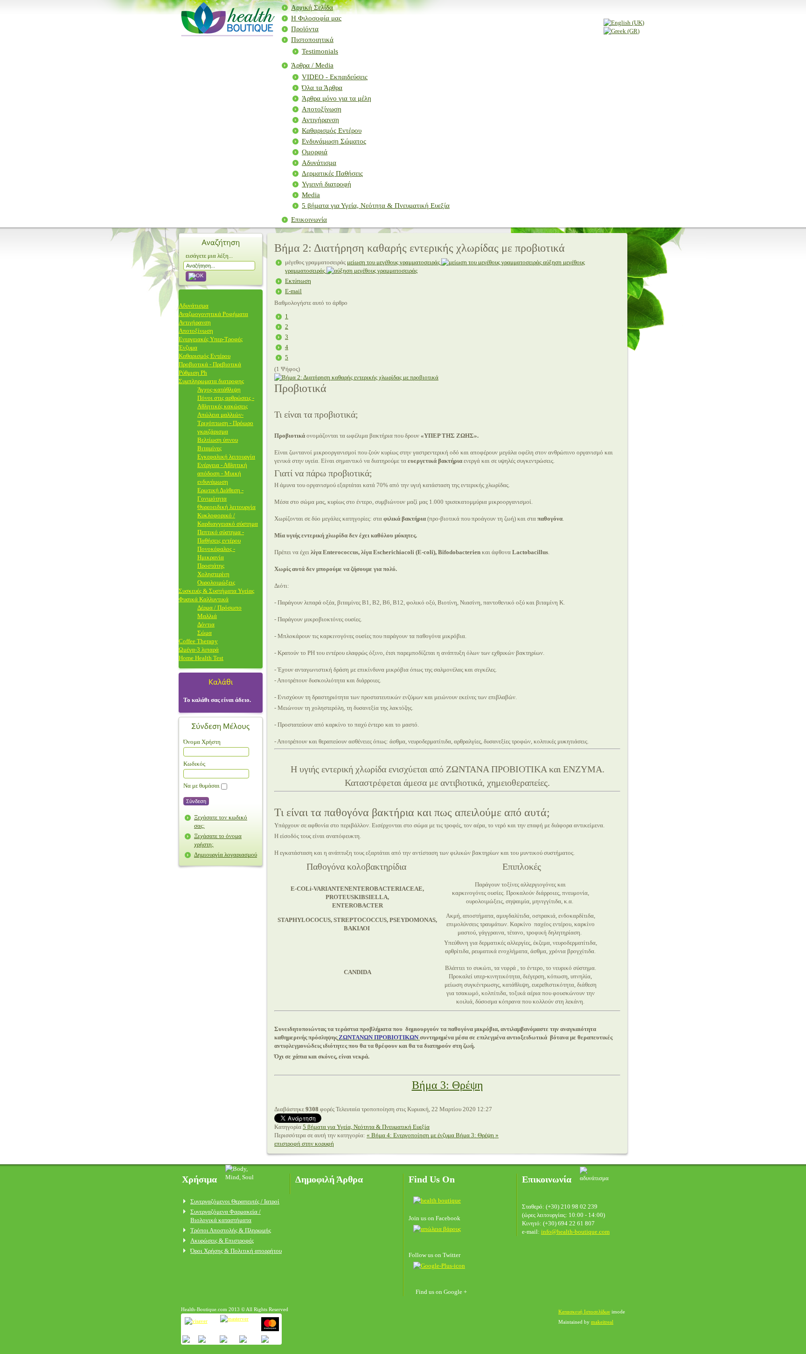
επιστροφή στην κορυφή (304, 1143)
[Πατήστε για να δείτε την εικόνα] (356, 377)
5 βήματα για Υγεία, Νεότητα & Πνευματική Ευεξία (376, 205)
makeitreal (602, 1322)
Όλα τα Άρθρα (322, 87)
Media (311, 195)
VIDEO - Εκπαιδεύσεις (335, 77)
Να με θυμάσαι (201, 785)
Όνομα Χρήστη (202, 741)
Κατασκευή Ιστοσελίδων (584, 1311)
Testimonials (320, 51)
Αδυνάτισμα (319, 162)
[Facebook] (440, 1199)
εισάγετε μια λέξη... (209, 255)
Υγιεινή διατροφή (326, 184)
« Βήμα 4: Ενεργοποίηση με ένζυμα (411, 1135)
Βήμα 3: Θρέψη (447, 1085)
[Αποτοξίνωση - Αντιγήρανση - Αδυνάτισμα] (226, 33)
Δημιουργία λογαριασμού (225, 854)
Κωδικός (194, 763)
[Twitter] (437, 1228)
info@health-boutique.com (575, 1231)
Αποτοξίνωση (321, 109)
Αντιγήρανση (320, 120)
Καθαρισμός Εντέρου (331, 130)
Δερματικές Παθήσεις (332, 173)
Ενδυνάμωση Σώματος (334, 141)
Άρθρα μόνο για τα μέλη (336, 98)
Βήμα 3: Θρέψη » (477, 1135)
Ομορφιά (314, 152)
